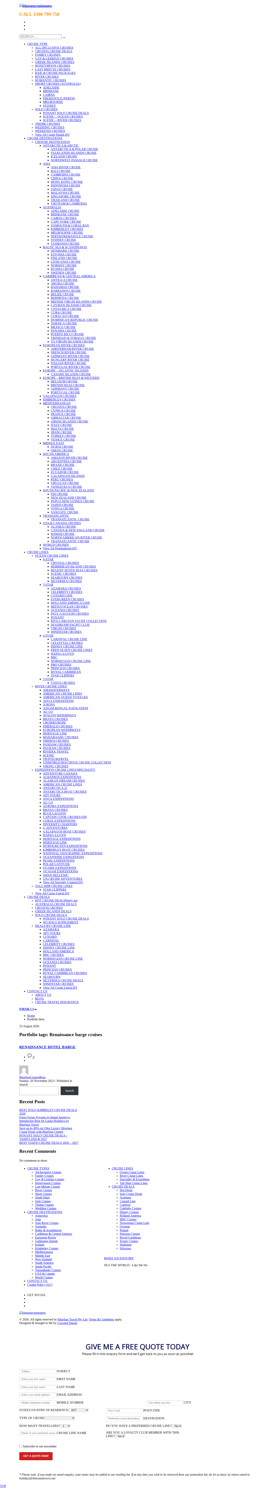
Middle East (42, 1255)
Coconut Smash (67, 1323)
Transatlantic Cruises (48, 1270)
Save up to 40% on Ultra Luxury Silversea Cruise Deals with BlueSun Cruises (45, 1130)
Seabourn (126, 1244)
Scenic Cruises (129, 1241)
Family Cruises (44, 1175)
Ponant (124, 1230)
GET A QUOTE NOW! (36, 1456)
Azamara (125, 1197)
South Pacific (43, 1266)
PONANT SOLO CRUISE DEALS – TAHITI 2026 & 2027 (43, 1137)
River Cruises (43, 1190)
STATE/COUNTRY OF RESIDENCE (43, 1410)
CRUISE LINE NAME (71, 1433)
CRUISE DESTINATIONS (44, 1212)
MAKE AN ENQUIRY (119, 1258)
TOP (3, 1486)
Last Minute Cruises (47, 1186)
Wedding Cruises (45, 1208)
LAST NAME (66, 1387)
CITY (187, 1402)
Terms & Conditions (101, 1319)
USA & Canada (45, 1273)
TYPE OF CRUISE (32, 1418)
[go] (64, 37)
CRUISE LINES (122, 1168)
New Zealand (43, 1259)
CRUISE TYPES (38, 1168)
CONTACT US (37, 1281)
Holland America (130, 1215)
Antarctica (41, 1215)
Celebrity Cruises (130, 1208)
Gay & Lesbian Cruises (49, 1179)
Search (23, 1084)
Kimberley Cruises (46, 1248)
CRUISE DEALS (123, 1186)
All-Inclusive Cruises (48, 1172)
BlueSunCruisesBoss (32, 1077)
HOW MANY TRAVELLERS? (39, 1425)
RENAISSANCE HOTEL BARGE (47, 1047)
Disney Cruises (129, 1212)
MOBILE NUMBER (70, 1402)
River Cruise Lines (131, 1175)
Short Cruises (43, 1194)
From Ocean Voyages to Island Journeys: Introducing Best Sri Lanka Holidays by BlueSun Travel (44, 1121)
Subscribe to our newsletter (40, 1446)
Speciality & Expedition (134, 1179)
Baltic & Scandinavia (48, 1230)
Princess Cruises (130, 1233)
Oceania (125, 1226)
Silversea (125, 1248)
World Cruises (44, 1277)
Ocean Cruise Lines (132, 1172)
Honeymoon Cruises (48, 1183)
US (26, 1009)
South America (44, 1262)
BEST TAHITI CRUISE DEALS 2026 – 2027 (48, 1142)
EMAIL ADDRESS (69, 1394)
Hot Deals (126, 1190)
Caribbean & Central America (53, 1233)
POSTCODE (151, 1410)
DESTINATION (153, 1418)
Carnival (125, 1204)
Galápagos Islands (46, 1241)
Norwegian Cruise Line (134, 1223)
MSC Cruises (128, 1219)
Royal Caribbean (130, 1237)
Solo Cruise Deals (131, 1194)
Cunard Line (127, 1201)
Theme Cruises (44, 1204)
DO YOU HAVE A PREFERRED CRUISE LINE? (138, 1425)
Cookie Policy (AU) (39, 1284)
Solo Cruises (43, 1201)
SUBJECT (63, 1371)
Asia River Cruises (46, 1223)
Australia (40, 1226)
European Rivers (45, 1237)
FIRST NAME (66, 1379)
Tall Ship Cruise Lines (133, 1183)
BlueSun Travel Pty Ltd (72, 1319)
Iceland (39, 1244)
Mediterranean (44, 1252)
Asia (38, 1219)
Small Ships (42, 1197)
